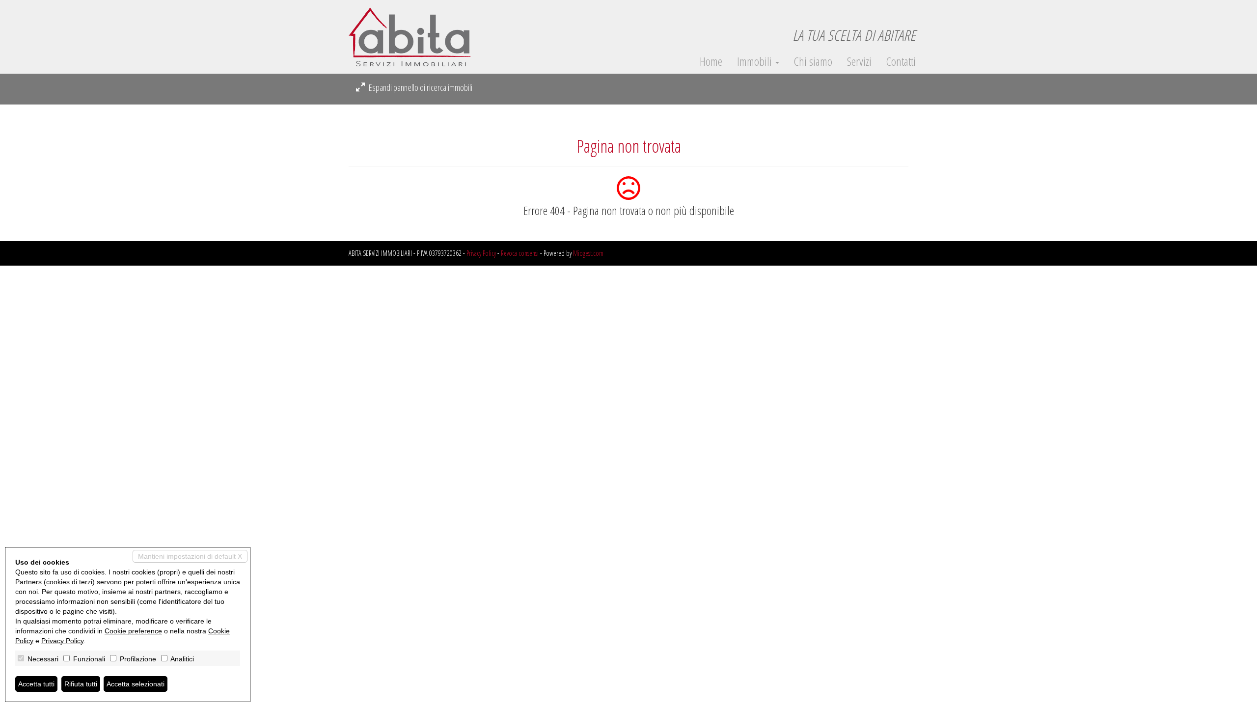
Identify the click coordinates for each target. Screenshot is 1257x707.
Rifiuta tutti (80, 684)
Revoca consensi (520, 253)
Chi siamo (813, 61)
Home (711, 61)
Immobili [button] (755, 61)
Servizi (859, 61)
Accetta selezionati (135, 684)
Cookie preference (133, 631)
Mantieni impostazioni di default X (190, 556)
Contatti (901, 61)
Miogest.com (588, 253)
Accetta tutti (36, 684)
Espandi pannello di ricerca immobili (419, 87)
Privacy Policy (481, 253)
